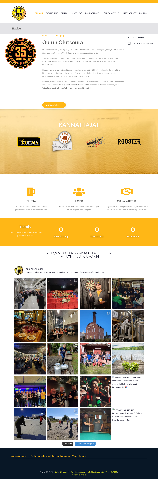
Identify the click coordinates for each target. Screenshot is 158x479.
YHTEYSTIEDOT (129, 13)
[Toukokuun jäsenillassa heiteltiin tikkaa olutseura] (63, 391)
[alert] (141, 43)
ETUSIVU (39, 13)
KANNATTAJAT (92, 13)
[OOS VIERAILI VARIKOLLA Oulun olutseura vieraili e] (30, 293)
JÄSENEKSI (77, 13)
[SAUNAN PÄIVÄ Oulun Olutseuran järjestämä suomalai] (95, 358)
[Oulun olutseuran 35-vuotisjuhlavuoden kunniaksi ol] (128, 326)
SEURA (64, 13)
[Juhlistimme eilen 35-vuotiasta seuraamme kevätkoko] (128, 391)
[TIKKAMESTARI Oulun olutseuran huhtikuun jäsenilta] (95, 293)
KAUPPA (143, 13)
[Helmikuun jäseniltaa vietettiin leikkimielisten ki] (30, 424)
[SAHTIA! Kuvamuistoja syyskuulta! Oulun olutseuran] (63, 358)
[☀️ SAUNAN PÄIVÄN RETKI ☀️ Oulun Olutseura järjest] (128, 358)
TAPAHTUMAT (52, 13)
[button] (68, 13)
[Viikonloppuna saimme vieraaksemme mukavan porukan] (30, 358)
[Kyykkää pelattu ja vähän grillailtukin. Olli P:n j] (63, 424)
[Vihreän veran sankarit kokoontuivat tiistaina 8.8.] (128, 424)
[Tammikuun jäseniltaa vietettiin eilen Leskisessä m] (128, 293)
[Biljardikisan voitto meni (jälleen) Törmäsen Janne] (95, 424)
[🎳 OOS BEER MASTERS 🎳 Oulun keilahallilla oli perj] (30, 391)
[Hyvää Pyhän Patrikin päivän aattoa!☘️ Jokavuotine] (95, 391)
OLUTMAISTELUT (111, 13)
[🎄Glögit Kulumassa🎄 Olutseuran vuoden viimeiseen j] (30, 326)
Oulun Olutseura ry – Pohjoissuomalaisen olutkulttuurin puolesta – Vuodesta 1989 (86, 472)
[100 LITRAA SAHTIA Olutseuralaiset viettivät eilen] (63, 293)
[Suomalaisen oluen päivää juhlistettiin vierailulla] (95, 326)
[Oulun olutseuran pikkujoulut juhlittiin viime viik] (63, 326)
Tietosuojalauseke (79, 475)
